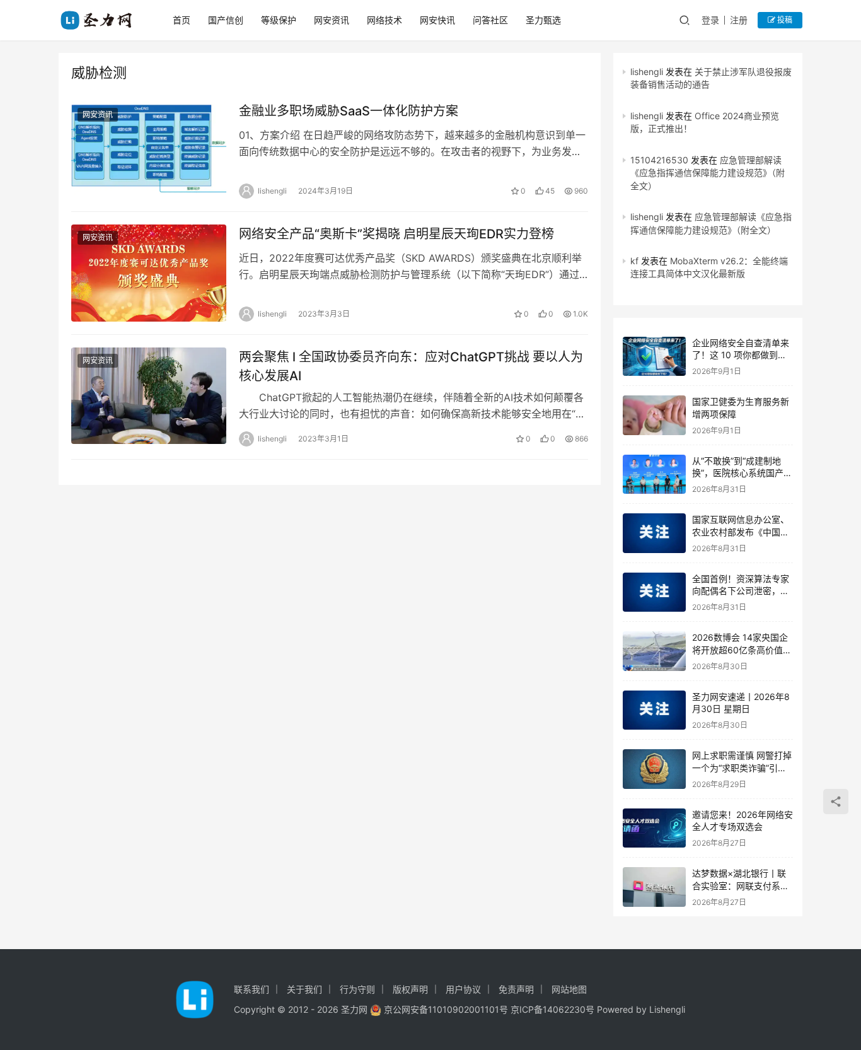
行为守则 (357, 989)
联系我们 (251, 989)
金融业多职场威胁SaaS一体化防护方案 (348, 111)
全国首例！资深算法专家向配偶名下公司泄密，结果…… (740, 591)
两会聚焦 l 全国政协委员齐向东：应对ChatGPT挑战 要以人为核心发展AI (411, 366)
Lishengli (667, 1009)
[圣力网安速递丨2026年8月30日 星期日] (654, 710)
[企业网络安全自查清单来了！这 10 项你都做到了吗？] (654, 356)
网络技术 (384, 20)
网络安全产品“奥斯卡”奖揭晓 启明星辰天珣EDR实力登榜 (396, 234)
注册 (739, 20)
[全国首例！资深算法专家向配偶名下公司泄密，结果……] (654, 592)
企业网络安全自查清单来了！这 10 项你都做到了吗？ (740, 355)
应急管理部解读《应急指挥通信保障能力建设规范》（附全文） (707, 173)
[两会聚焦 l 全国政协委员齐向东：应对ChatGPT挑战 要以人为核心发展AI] (148, 396)
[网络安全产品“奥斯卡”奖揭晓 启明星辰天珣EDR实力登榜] (148, 273)
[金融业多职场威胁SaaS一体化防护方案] (148, 150)
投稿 (783, 20)
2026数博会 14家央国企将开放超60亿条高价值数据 (742, 649)
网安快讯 (437, 20)
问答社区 (490, 20)
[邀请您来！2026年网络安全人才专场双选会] (654, 828)
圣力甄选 (543, 20)
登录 (710, 20)
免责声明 (516, 989)
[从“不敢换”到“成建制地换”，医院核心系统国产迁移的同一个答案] (654, 474)
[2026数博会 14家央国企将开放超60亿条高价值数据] (654, 651)
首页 (181, 20)
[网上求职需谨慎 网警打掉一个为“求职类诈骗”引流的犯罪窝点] (654, 769)
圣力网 (354, 1009)
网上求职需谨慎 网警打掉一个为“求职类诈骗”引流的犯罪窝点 (742, 767)
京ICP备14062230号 (552, 1009)
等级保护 (278, 20)
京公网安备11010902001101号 (446, 1009)
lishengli (646, 71)
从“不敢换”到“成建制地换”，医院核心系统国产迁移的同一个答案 (742, 473)
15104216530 (659, 160)
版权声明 (410, 989)
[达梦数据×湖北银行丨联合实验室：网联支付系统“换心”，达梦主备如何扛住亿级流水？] (654, 887)
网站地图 (569, 989)
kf (634, 260)
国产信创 (225, 20)
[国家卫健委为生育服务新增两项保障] (654, 415)
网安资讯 (331, 20)
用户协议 (463, 989)
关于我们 (304, 989)
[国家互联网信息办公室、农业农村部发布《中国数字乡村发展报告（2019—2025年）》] (654, 533)
